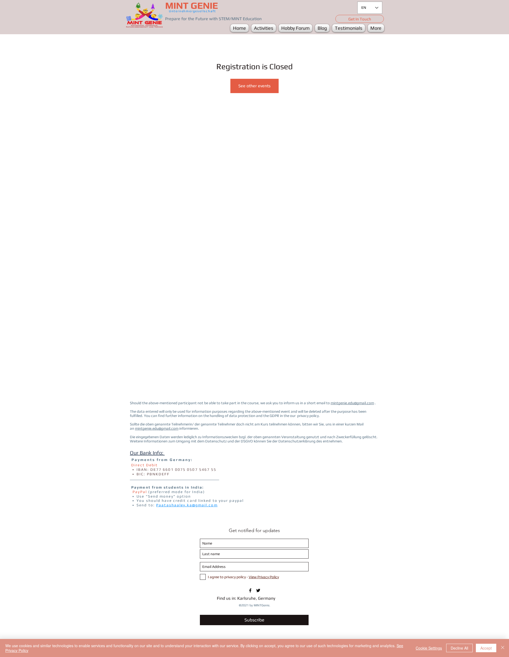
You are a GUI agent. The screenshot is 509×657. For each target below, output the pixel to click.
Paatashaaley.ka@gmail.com (187, 505)
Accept (486, 648)
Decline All (459, 648)
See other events (254, 85)
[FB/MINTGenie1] (250, 590)
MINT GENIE (191, 5)
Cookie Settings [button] (429, 648)
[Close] (502, 648)
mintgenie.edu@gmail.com (352, 403)
